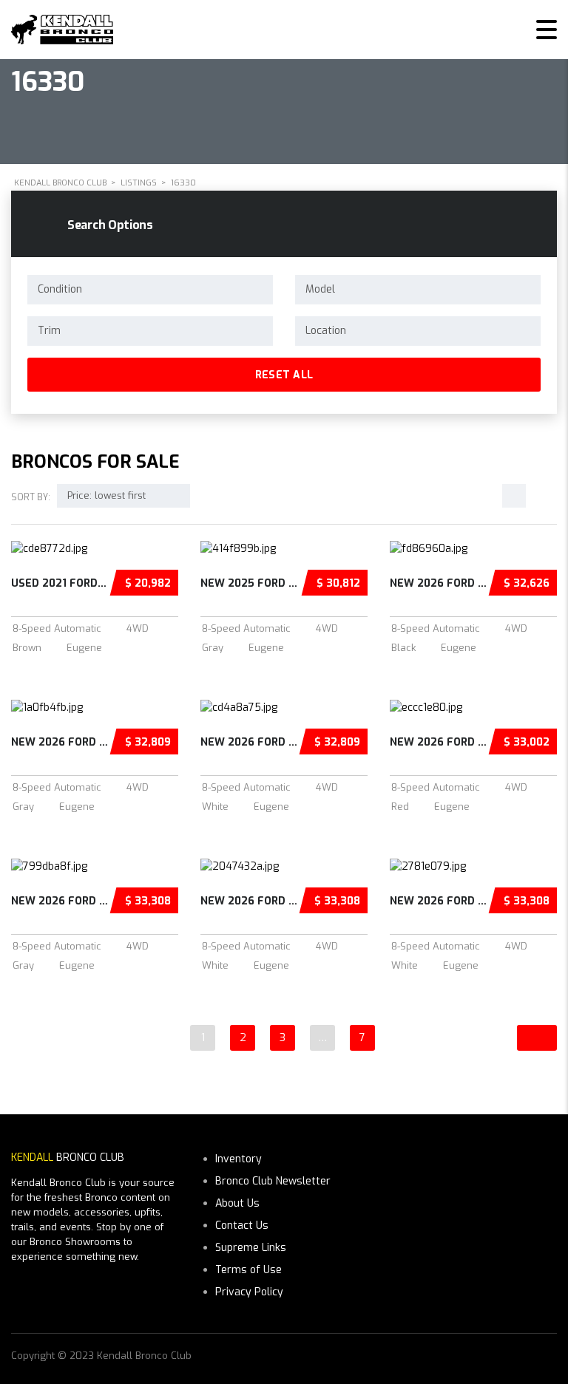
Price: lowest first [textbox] (106, 495)
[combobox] (150, 289)
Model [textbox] (320, 289)
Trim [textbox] (49, 331)
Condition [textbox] (60, 289)
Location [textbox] (325, 331)
